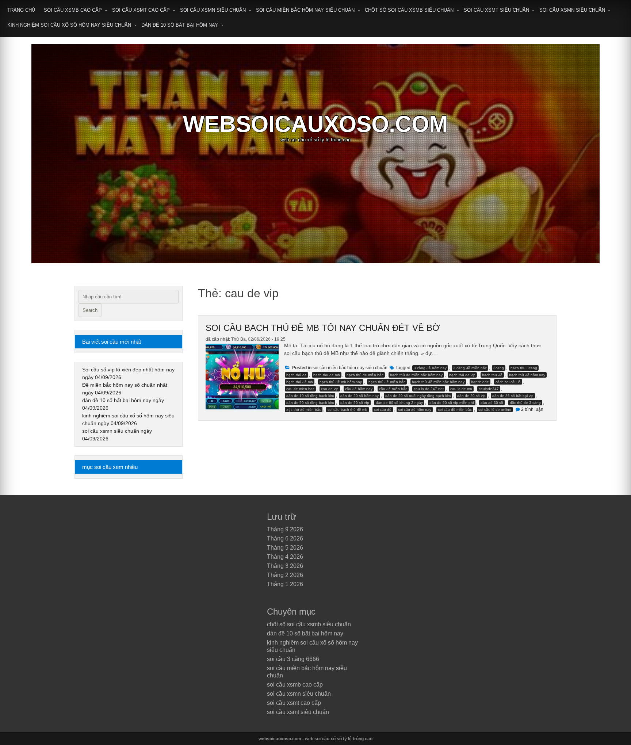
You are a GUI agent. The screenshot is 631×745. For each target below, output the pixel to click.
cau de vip (330, 389)
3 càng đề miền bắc (470, 368)
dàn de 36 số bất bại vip (513, 396)
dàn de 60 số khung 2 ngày (399, 403)
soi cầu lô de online (494, 410)
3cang (498, 368)
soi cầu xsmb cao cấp (73, 10)
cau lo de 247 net (429, 389)
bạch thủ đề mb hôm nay (341, 382)
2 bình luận (532, 409)
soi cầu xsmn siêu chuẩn (213, 10)
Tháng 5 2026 (285, 548)
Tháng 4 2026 (285, 557)
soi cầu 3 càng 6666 (293, 659)
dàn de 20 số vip (471, 396)
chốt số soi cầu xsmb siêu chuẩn (409, 10)
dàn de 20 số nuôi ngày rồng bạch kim (418, 396)
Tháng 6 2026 (285, 538)
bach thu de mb (326, 375)
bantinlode (480, 382)
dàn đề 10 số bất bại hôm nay (179, 25)
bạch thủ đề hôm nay (527, 375)
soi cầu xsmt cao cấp (141, 10)
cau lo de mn (461, 389)
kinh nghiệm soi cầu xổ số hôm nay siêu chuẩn (69, 25)
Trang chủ (21, 10)
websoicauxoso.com (315, 124)
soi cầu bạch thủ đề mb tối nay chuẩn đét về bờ (323, 328)
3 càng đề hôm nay (430, 368)
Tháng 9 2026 (285, 529)
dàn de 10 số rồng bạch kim (310, 396)
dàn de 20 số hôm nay (359, 396)
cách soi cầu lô (508, 382)
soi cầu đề (382, 410)
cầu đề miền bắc (393, 389)
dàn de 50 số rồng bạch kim (310, 403)
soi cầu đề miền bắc (455, 410)
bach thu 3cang (523, 368)
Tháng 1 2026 (285, 584)
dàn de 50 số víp (354, 403)
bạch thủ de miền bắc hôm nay (416, 375)
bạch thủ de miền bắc (365, 375)
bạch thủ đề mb (299, 382)
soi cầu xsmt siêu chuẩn (496, 10)
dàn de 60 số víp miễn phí (451, 403)
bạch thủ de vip (462, 375)
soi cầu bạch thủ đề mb (347, 410)
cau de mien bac (300, 389)
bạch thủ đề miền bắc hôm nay (438, 382)
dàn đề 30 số (492, 403)
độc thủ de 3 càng (525, 403)
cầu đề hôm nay (358, 389)
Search (90, 310)
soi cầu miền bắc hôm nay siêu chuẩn (305, 10)
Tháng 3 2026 (285, 566)
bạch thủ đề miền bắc (386, 382)
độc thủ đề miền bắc (303, 410)
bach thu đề (492, 375)
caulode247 (489, 389)
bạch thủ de (296, 375)
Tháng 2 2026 (285, 575)
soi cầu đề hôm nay (414, 410)
